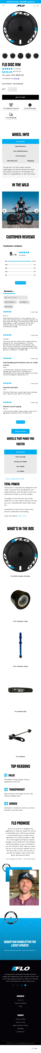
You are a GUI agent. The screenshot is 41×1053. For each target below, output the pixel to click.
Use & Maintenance (20, 151)
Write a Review (20, 431)
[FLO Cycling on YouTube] (21, 985)
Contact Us (20, 1031)
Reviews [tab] (9, 291)
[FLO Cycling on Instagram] (25, 985)
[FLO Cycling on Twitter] (14, 985)
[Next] (36, 211)
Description (20, 141)
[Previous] (4, 211)
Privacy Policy (20, 1019)
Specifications (20, 146)
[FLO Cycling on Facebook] (17, 985)
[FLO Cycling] (20, 6)
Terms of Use (20, 1022)
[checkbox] (8, 307)
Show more (20, 422)
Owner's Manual (20, 1003)
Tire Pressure (20, 156)
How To (20, 1000)
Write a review (20, 282)
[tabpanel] (20, 361)
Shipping (30, 161)
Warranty (20, 1028)
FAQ (20, 1006)
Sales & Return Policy (20, 1025)
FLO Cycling (15, 1043)
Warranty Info (12, 161)
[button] (20, 261)
